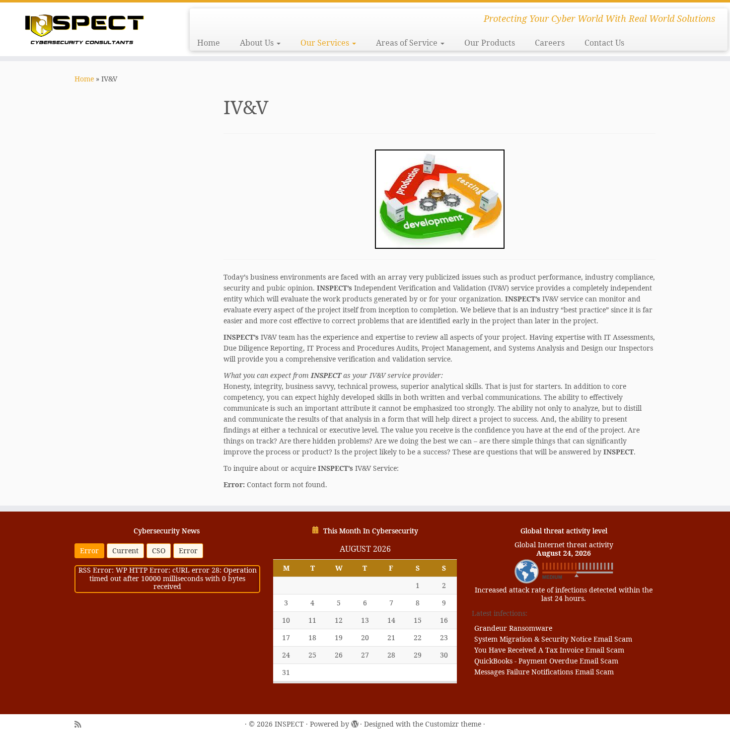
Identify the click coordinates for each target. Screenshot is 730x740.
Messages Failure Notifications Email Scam (544, 671)
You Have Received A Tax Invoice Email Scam (549, 650)
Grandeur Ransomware (513, 628)
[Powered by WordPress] (354, 723)
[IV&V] (439, 199)
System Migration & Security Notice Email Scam (553, 639)
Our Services (325, 42)
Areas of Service (407, 42)
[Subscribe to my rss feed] (77, 724)
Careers (550, 42)
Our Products (489, 42)
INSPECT (289, 724)
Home (208, 42)
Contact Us (604, 42)
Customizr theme (453, 724)
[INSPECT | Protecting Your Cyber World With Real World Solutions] (84, 28)
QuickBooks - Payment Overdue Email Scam (546, 661)
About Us (258, 42)
